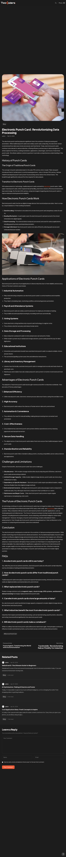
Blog (4, 124)
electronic (47, 186)
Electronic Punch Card (11, 633)
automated (50, 508)
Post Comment (8, 767)
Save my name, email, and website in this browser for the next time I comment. (24, 762)
